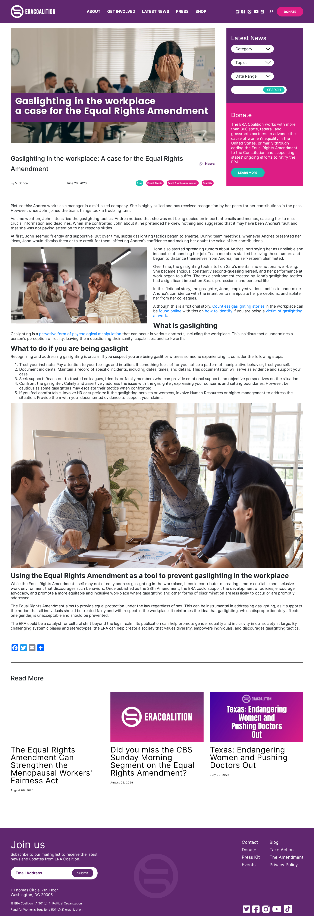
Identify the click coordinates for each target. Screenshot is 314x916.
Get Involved (121, 11)
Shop (200, 11)
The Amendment (286, 857)
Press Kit (251, 857)
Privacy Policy (284, 864)
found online (169, 311)
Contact (250, 842)
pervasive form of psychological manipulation (80, 334)
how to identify (218, 311)
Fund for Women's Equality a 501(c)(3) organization (46, 909)
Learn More (248, 172)
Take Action (282, 849)
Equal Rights (155, 183)
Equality (208, 183)
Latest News (155, 11)
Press (182, 11)
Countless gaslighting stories (238, 306)
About (93, 11)
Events (248, 864)
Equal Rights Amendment (183, 183)
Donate (290, 11)
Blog (139, 183)
